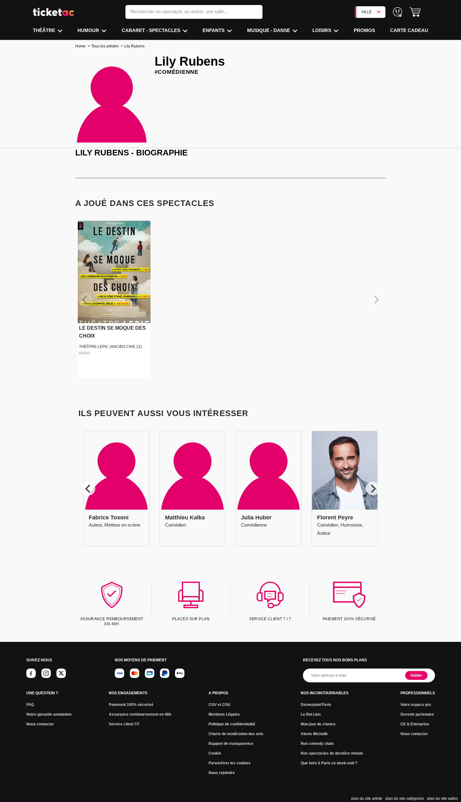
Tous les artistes (105, 46)
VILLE (366, 12)
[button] (415, 12)
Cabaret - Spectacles (152, 30)
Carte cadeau (409, 30)
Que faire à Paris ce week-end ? (329, 763)
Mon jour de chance (318, 724)
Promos (364, 30)
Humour (88, 30)
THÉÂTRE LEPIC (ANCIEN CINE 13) (110, 346)
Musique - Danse (269, 30)
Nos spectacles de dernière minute (332, 753)
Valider (416, 675)
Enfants (214, 30)
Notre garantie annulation (49, 714)
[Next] (372, 489)
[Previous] (88, 489)
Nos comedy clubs (317, 743)
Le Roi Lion (311, 714)
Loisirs (322, 30)
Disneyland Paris (316, 704)
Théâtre (44, 30)
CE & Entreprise (414, 724)
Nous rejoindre (222, 773)
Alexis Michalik (314, 734)
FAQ (30, 704)
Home (80, 46)
